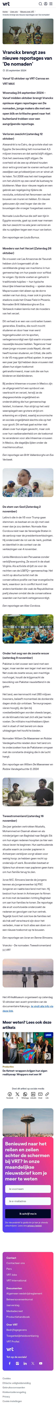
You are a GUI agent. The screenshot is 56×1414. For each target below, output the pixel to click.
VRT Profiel (12, 1341)
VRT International (16, 1280)
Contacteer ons (15, 1263)
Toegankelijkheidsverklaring (22, 1335)
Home (5, 11)
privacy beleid (34, 1225)
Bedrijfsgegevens (16, 1329)
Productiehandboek (18, 1317)
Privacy (6, 1396)
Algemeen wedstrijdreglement (24, 1293)
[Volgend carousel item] (47, 1056)
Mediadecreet (14, 1311)
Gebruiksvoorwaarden (14, 1387)
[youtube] (40, 1363)
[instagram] (17, 1363)
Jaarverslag (12, 1305)
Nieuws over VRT (27, 11)
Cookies (7, 1378)
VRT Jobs (11, 1274)
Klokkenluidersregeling (14, 1392)
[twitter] (33, 1363)
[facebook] (9, 1363)
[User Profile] (45, 3)
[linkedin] (25, 1363)
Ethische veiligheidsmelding (17, 1383)
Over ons (14, 11)
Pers (9, 1268)
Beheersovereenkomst (19, 1299)
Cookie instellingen (12, 1401)
